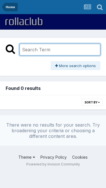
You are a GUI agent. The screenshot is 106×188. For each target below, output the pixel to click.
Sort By (91, 102)
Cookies (80, 157)
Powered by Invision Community (53, 164)
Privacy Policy (53, 157)
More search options (77, 65)
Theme (25, 157)
